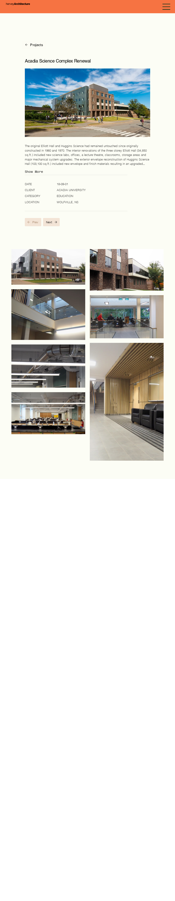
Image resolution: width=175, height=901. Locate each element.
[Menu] (166, 7)
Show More (34, 171)
